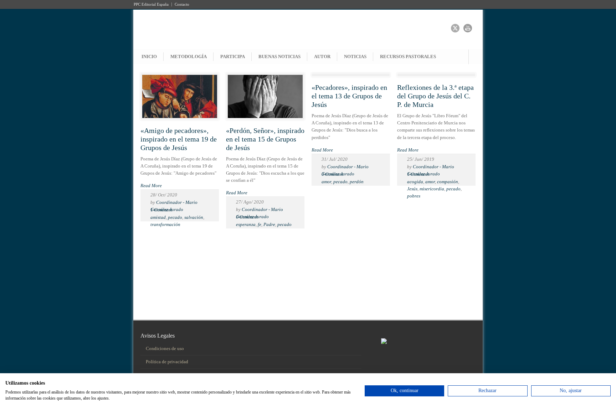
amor (326, 181)
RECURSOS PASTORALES (408, 56)
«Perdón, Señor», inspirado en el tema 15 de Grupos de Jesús (265, 139)
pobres (413, 196)
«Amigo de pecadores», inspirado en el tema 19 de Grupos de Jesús (178, 139)
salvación (193, 217)
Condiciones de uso (165, 348)
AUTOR (322, 56)
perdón (357, 181)
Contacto (182, 4)
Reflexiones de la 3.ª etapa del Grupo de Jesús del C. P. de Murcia (435, 95)
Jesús (412, 188)
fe (259, 224)
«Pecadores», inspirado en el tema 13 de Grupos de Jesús (349, 95)
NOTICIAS (355, 56)
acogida (415, 181)
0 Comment (247, 217)
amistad (158, 217)
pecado (175, 217)
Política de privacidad (167, 361)
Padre (269, 224)
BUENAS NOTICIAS (279, 56)
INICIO (149, 56)
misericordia (432, 188)
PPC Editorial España (151, 4)
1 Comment (161, 209)
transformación (165, 224)
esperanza (246, 224)
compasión (447, 181)
